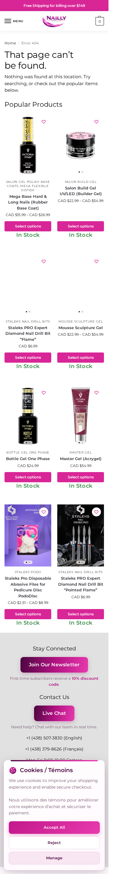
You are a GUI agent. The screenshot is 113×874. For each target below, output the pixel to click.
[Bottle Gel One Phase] (28, 416)
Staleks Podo (28, 572)
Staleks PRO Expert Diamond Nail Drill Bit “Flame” (28, 333)
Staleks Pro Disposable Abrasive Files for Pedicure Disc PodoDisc (28, 587)
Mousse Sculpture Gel (80, 321)
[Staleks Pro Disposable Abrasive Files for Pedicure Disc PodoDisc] (28, 535)
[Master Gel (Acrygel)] (80, 416)
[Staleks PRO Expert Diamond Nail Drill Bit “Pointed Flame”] (80, 535)
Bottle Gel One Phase (27, 452)
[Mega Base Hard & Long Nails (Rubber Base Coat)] (28, 145)
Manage (54, 857)
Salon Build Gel (81, 182)
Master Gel (81, 452)
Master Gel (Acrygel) (81, 458)
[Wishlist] (43, 121)
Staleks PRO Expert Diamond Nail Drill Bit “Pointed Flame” (80, 584)
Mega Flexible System (34, 188)
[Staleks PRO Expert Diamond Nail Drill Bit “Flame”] (28, 285)
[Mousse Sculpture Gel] (80, 285)
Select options (28, 226)
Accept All (54, 827)
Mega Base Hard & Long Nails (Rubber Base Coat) (28, 202)
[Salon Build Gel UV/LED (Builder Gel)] (80, 145)
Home (10, 43)
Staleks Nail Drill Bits (28, 321)
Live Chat (54, 713)
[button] (99, 21)
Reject (54, 842)
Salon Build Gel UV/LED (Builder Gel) (81, 191)
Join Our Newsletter (54, 664)
